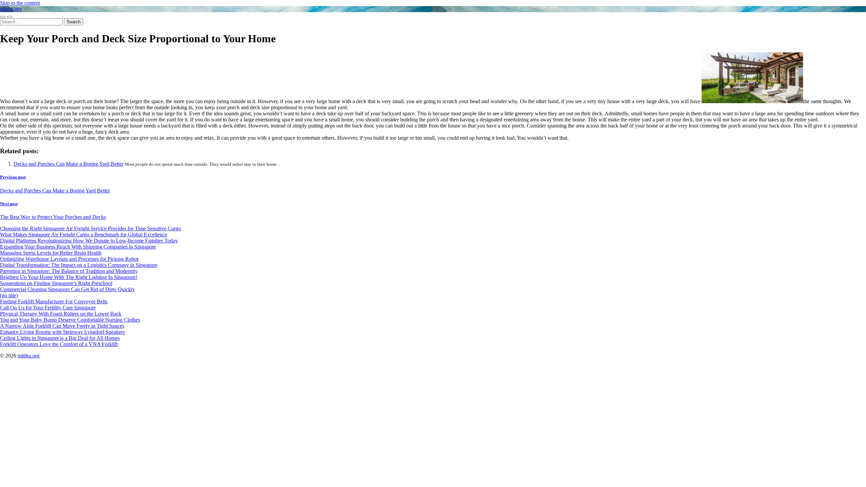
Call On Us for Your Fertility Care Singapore (48, 307)
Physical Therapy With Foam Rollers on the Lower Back (60, 314)
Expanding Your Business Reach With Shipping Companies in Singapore (78, 247)
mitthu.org (11, 9)
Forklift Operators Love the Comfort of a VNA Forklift (59, 344)
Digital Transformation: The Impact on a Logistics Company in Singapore (78, 265)
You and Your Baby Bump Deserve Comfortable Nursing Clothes (70, 320)
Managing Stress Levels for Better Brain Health (50, 253)
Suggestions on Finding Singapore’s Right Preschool (56, 283)
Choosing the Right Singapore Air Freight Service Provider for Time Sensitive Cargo (90, 228)
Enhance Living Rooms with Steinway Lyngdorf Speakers (62, 332)
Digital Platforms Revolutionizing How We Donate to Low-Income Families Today (89, 241)
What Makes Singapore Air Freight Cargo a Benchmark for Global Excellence (83, 234)
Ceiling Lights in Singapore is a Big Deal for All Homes (60, 338)
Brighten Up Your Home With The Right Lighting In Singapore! (68, 277)
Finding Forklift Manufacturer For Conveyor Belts (54, 301)
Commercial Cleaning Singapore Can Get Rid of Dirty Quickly (67, 289)
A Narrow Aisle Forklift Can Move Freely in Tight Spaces (62, 326)
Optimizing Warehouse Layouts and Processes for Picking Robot (69, 259)
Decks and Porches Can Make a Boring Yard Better (68, 164)
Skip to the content (20, 3)
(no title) (9, 295)
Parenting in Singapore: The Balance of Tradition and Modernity (69, 271)
